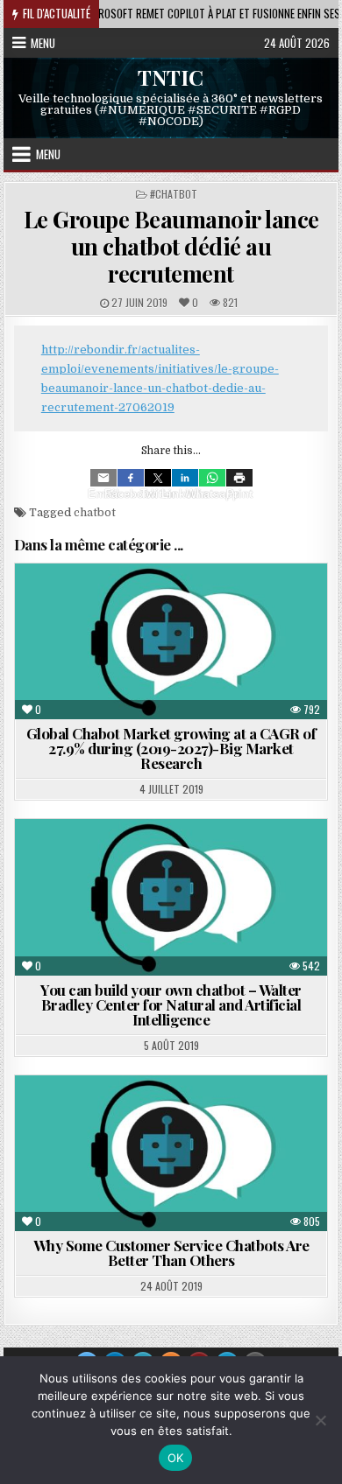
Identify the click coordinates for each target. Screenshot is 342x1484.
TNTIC (170, 76)
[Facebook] (131, 477)
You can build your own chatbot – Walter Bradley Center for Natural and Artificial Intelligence (171, 1004)
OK (175, 1458)
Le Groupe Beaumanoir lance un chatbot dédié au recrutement (171, 246)
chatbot (95, 512)
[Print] (239, 477)
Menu (43, 43)
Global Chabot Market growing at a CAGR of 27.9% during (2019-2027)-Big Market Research (171, 748)
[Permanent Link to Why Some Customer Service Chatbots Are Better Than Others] (171, 1153)
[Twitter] (158, 477)
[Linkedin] (185, 477)
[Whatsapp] (212, 477)
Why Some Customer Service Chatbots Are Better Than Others (171, 1253)
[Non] (320, 1420)
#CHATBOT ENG (139, 1117)
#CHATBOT (173, 193)
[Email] (103, 477)
